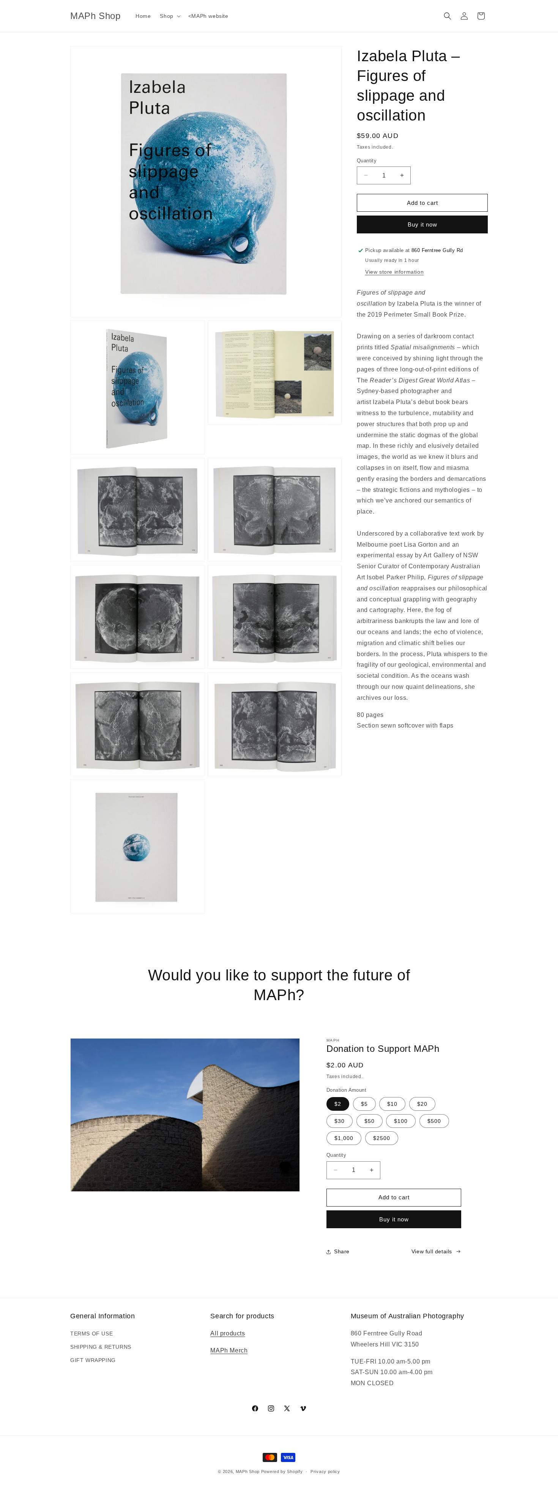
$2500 (381, 1138)
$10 (392, 1104)
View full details (431, 1251)
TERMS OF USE (91, 1333)
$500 (434, 1121)
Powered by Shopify (282, 1471)
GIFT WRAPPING (93, 1360)
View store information (394, 272)
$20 (422, 1104)
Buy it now (422, 224)
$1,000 (343, 1138)
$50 (369, 1121)
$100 (401, 1121)
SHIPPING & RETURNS (100, 1347)
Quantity (367, 160)
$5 (364, 1104)
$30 (339, 1121)
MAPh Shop (248, 1471)
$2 (337, 1104)
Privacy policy (325, 1471)
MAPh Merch (228, 1350)
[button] (169, 16)
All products (227, 1333)
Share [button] (342, 1251)
